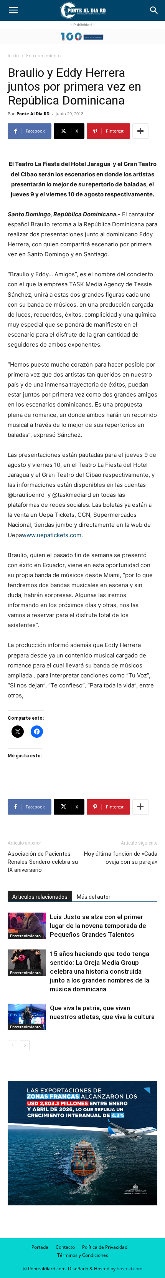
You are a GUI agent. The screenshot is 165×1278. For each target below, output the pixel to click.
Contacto (65, 1247)
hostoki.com (129, 1268)
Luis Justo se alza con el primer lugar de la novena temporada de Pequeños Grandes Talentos (98, 925)
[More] (140, 131)
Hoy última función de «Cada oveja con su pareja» (120, 857)
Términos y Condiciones (82, 1255)
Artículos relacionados (40, 897)
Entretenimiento (43, 55)
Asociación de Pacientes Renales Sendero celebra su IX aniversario (43, 861)
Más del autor (94, 897)
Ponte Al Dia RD (33, 113)
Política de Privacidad (104, 1247)
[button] (13, 10)
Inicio (13, 55)
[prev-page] (12, 1045)
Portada (39, 1247)
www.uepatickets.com (51, 535)
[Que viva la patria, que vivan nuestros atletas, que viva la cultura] (27, 1017)
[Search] (154, 10)
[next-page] (25, 1045)
